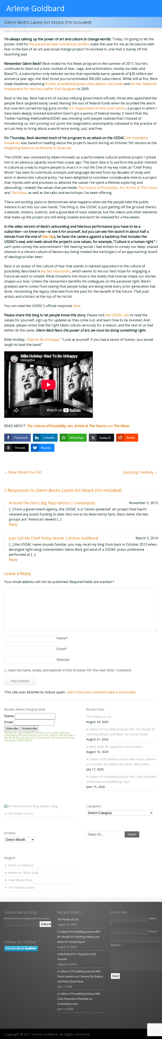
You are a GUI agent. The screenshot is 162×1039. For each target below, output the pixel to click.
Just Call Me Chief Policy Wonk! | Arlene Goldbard (53, 538)
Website (63, 659)
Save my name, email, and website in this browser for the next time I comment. (70, 670)
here (76, 305)
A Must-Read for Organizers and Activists (114, 747)
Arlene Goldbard (35, 8)
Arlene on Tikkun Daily (23, 873)
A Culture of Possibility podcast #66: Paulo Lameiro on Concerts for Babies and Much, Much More (80, 976)
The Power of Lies (98, 717)
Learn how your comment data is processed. (101, 692)
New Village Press (20, 880)
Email (62, 649)
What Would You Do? (23, 472)
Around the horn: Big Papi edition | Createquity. (52, 502)
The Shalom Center (21, 887)
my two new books (55, 271)
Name (62, 638)
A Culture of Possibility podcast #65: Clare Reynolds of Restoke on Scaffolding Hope (79, 999)
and (77, 425)
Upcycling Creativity (140, 472)
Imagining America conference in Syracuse (37, 148)
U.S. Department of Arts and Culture (97, 108)
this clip (48, 236)
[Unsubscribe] (5, 930)
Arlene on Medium (20, 865)
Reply (13, 524)
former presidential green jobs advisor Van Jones (84, 83)
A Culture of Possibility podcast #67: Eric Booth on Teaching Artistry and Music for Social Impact (79, 937)
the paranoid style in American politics (59, 44)
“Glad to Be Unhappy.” (43, 339)
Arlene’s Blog (49, 806)
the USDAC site (117, 315)
